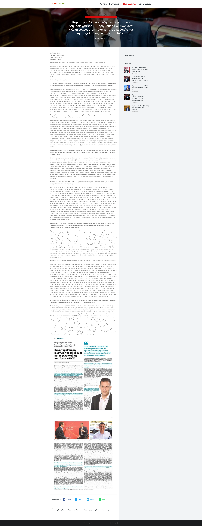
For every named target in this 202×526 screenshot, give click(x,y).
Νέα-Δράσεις (111, 17)
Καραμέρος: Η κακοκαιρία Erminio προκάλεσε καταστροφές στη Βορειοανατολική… (140, 97)
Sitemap (114, 523)
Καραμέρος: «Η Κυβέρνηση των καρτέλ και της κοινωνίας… (140, 107)
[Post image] (127, 70)
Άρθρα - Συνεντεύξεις (95, 17)
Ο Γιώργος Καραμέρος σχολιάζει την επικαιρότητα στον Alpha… (140, 69)
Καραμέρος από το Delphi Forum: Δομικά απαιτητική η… (140, 87)
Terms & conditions (104, 523)
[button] (68, 499)
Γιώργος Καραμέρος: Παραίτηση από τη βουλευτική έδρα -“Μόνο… (140, 78)
